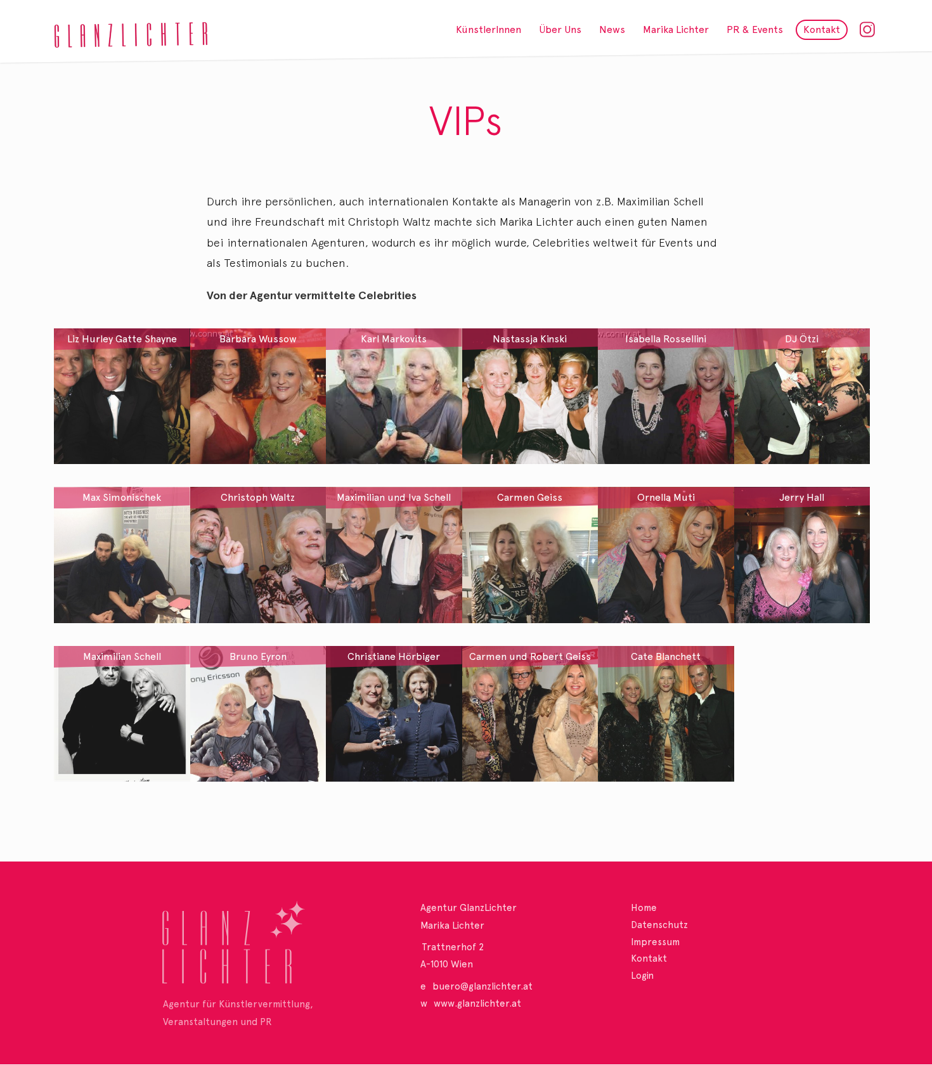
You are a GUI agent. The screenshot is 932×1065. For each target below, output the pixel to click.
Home (644, 907)
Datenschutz (659, 925)
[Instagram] (868, 27)
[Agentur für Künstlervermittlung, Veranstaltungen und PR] (257, 947)
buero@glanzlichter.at (482, 986)
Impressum (655, 942)
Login (642, 975)
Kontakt (649, 958)
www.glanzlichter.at (477, 1003)
